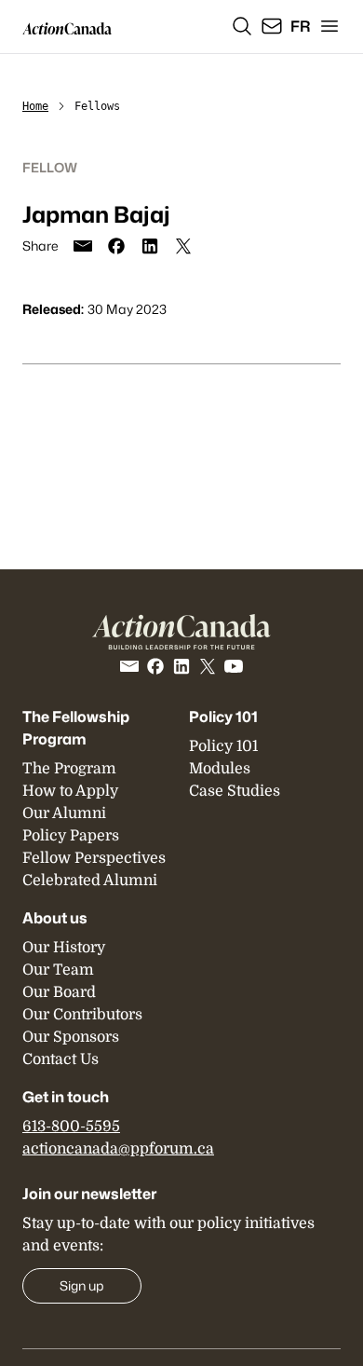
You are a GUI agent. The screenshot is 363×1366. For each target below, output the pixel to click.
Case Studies (234, 791)
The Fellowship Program (75, 727)
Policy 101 (223, 716)
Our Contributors (82, 1014)
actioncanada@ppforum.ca (118, 1149)
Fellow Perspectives (94, 858)
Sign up (82, 1285)
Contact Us (60, 1059)
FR (300, 26)
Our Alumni (64, 813)
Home (35, 106)
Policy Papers (70, 835)
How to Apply (70, 791)
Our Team (58, 970)
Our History (63, 947)
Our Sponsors (70, 1037)
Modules (219, 768)
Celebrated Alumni (89, 880)
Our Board (59, 992)
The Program (69, 768)
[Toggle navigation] (329, 26)
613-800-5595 (71, 1126)
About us (54, 918)
